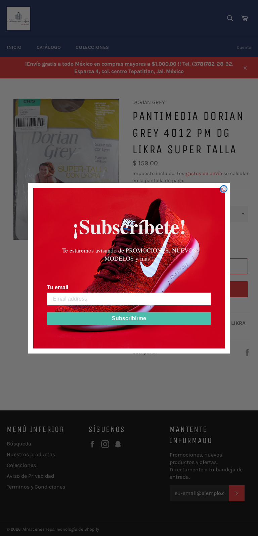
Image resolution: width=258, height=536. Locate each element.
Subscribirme (129, 318)
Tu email (57, 287)
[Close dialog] (223, 189)
